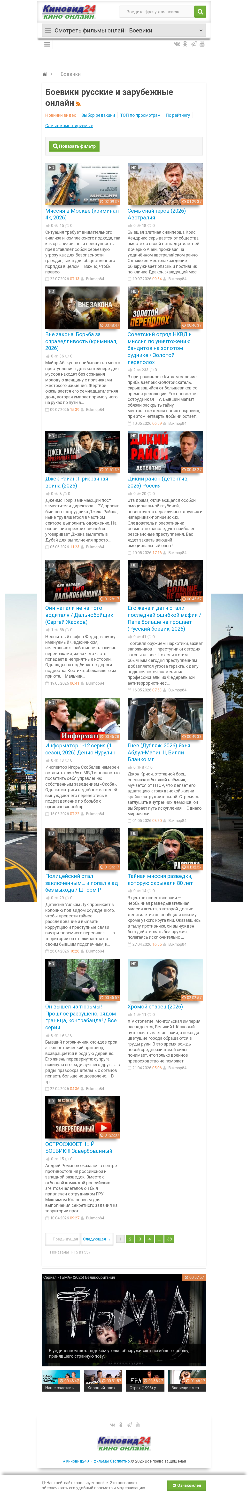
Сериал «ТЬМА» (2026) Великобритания (79, 1277)
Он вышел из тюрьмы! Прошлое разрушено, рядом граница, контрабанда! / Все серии (81, 1017)
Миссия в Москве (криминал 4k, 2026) (82, 214)
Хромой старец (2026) (155, 1007)
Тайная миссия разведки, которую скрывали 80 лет (160, 879)
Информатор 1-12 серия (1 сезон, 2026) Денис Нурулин (80, 749)
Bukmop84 (95, 279)
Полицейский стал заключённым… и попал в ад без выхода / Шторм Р (81, 883)
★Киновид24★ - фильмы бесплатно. (96, 1461)
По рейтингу (178, 115)
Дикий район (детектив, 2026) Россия (158, 482)
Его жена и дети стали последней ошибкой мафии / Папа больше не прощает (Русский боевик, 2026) (164, 618)
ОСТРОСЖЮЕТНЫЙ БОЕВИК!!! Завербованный (78, 1147)
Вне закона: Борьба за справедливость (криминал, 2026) (81, 341)
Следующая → (97, 1239)
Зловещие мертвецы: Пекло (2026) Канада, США (188, 1387)
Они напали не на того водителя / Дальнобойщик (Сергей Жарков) (79, 615)
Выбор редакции (98, 115)
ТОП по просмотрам (140, 115)
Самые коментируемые (69, 125)
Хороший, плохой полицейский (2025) (104, 1387)
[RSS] (79, 103)
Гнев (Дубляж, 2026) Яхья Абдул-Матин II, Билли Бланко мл (159, 752)
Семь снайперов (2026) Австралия (157, 214)
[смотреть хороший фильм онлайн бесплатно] (69, 11)
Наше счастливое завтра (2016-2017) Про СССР (62, 1387)
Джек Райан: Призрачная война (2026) (76, 482)
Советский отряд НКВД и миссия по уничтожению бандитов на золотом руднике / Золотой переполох (160, 348)
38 (169, 1239)
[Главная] (46, 74)
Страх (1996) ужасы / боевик (147, 1387)
